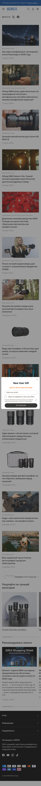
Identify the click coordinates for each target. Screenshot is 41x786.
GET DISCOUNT (21, 405)
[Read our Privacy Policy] (36, 400)
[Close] (37, 379)
